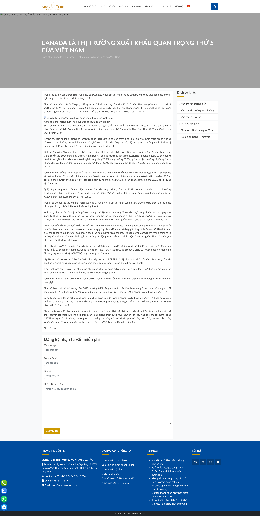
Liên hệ (179, 6)
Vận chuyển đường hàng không (197, 110)
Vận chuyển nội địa (191, 117)
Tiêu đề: (48, 371)
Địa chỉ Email (51, 358)
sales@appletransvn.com (64, 485)
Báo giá (136, 6)
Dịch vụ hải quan (190, 123)
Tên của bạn (50, 345)
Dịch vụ (123, 6)
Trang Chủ (90, 6)
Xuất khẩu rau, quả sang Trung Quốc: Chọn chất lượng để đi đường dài (167, 471)
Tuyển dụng (164, 6)
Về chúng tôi (107, 6)
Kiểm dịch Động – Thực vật (195, 137)
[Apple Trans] (53, 6)
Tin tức (149, 6)
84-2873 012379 (59, 481)
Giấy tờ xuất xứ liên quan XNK (197, 130)
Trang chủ (47, 57)
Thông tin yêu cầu (53, 384)
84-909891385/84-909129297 (70, 476)
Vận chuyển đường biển (193, 104)
